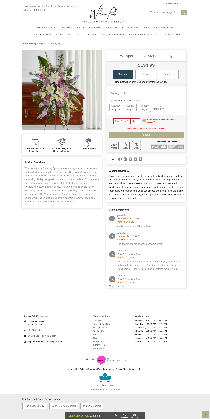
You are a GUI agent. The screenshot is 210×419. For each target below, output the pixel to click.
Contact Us (98, 331)
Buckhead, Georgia (35, 406)
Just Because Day (47, 27)
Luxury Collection (39, 34)
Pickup (127, 93)
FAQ (95, 334)
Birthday (67, 27)
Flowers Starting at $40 (143, 34)
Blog (95, 338)
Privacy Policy (100, 327)
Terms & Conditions (102, 324)
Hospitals (97, 341)
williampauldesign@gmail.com (42, 336)
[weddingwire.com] (116, 360)
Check (135, 121)
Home (25, 43)
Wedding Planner (113, 34)
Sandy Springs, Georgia (64, 406)
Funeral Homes (100, 345)
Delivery (115, 93)
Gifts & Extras (171, 34)
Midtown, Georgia (92, 406)
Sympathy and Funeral (135, 27)
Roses (59, 34)
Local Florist (99, 348)
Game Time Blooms (88, 27)
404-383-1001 (40, 10)
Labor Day (111, 27)
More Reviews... (117, 286)
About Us (97, 320)
